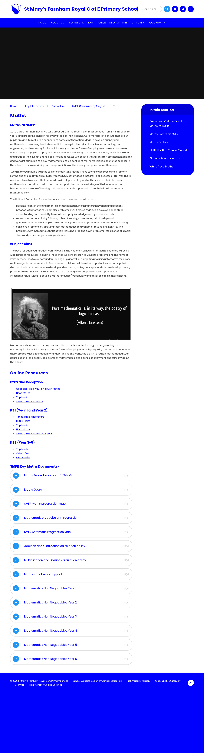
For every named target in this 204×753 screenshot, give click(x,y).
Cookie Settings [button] (53, 684)
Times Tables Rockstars (30, 417)
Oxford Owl (22, 453)
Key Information (34, 106)
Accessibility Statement (168, 680)
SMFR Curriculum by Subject (88, 106)
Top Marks (22, 397)
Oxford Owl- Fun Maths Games (34, 433)
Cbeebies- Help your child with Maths (38, 389)
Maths (116, 106)
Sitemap (19, 684)
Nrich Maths (23, 393)
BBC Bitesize (23, 421)
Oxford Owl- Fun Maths (29, 401)
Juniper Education (112, 680)
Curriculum (58, 106)
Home (13, 106)
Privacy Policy (36, 684)
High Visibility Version (138, 680)
